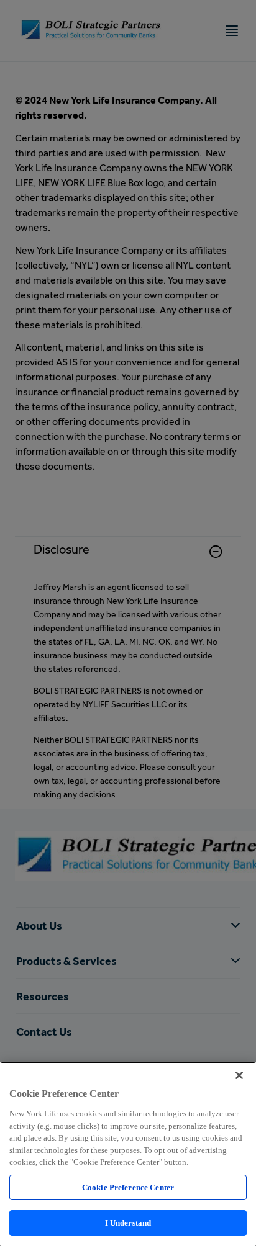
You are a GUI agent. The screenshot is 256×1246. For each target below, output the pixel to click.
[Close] (239, 1075)
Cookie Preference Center (128, 1187)
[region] (128, 1154)
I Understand (128, 1222)
